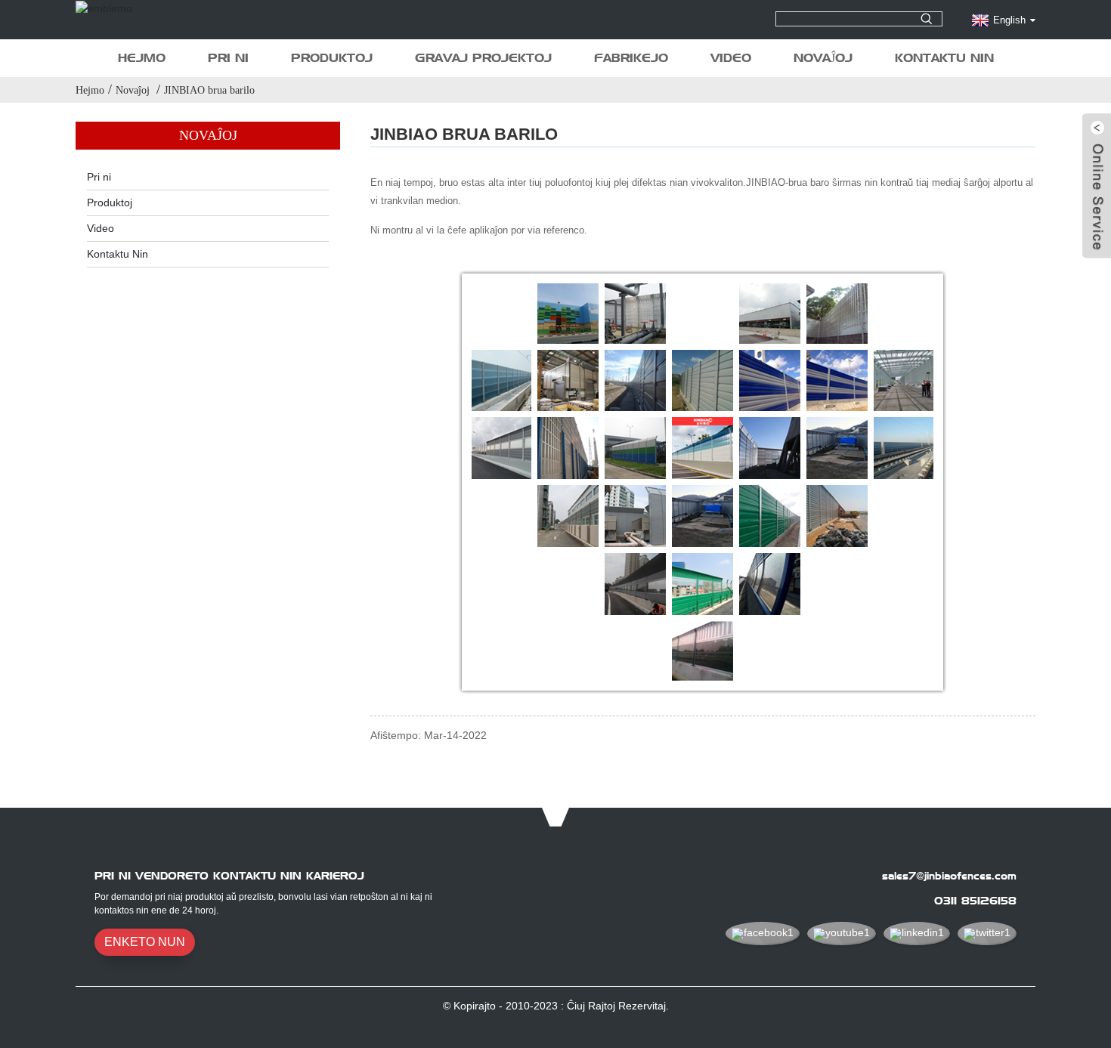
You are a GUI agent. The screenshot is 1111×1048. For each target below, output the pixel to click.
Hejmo (142, 58)
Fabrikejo (631, 58)
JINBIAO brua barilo (209, 90)
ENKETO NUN (144, 941)
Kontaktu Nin (944, 58)
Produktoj (332, 58)
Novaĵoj (823, 58)
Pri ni (228, 58)
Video (730, 58)
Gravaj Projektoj (483, 58)
